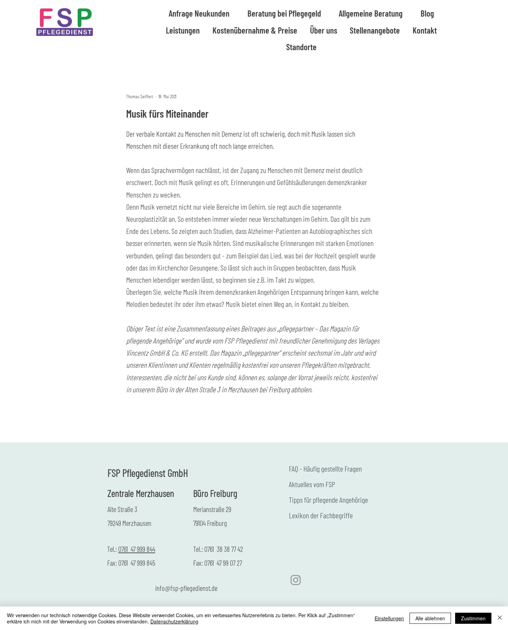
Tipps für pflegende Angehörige (328, 499)
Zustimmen (473, 618)
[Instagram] (295, 580)
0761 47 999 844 (136, 549)
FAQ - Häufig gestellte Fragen (325, 468)
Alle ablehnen (430, 618)
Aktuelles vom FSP (312, 484)
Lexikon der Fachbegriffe (321, 515)
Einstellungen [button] (389, 618)
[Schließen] (500, 618)
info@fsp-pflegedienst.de (186, 588)
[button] (371, 13)
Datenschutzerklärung (174, 621)
